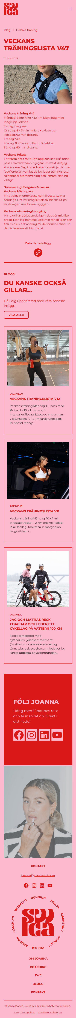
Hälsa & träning (26, 30)
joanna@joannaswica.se (38, 875)
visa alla (16, 315)
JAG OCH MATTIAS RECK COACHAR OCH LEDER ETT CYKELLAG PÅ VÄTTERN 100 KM (36, 624)
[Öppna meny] (70, 9)
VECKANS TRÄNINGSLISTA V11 (34, 511)
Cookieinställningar (50, 1012)
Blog (7, 30)
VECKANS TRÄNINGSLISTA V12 (35, 399)
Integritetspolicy (24, 1012)
